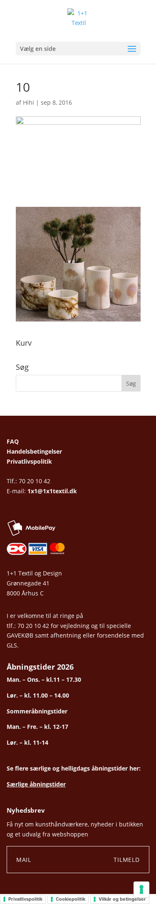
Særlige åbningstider (36, 784)
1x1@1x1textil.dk (52, 491)
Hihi (28, 102)
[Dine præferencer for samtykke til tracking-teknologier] (141, 889)
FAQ (13, 441)
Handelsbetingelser (34, 451)
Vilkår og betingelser (122, 899)
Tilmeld (127, 860)
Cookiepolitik (70, 899)
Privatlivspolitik (29, 461)
